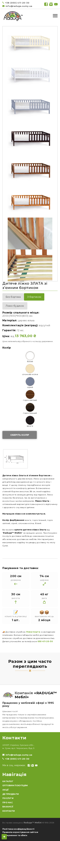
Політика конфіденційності (18, 829)
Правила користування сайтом (20, 832)
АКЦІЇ (5, 790)
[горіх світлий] (30, 394)
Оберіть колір (19, 434)
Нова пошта (33, 632)
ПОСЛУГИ (7, 798)
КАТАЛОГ (7, 781)
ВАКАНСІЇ (7, 806)
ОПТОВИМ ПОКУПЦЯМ (15, 785)
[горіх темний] (30, 407)
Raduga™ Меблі (33, 822)
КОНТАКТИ (8, 811)
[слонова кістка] (30, 368)
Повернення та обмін (14, 835)
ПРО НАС (7, 802)
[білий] (30, 355)
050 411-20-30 (45, 641)
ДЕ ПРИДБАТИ (10, 794)
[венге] (30, 420)
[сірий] (30, 381)
